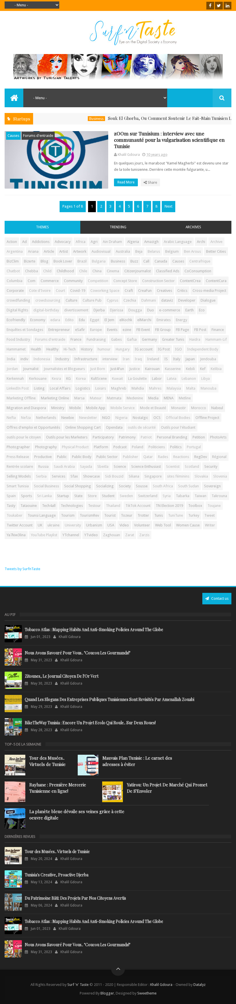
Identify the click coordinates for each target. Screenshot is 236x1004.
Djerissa (116, 310)
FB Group (163, 329)
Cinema (113, 271)
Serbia (41, 476)
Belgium (172, 251)
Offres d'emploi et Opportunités (33, 427)
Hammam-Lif (216, 339)
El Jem (109, 320)
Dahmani (148, 300)
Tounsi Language (42, 515)
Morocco (198, 408)
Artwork (79, 251)
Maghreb (118, 388)
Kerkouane (38, 378)
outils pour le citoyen (24, 437)
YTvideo (91, 535)
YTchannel (70, 535)
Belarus (154, 251)
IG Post (164, 349)
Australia (123, 251)
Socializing (105, 486)
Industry (62, 359)
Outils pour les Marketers (66, 437)
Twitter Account (20, 525)
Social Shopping (77, 486)
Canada (161, 261)
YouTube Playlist (44, 535)
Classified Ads (167, 271)
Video (124, 525)
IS (166, 359)
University (73, 525)
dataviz (167, 300)
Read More (126, 182)
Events (112, 329)
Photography (46, 447)
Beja (138, 251)
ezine (127, 329)
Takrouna (219, 496)
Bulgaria (99, 261)
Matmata (114, 398)
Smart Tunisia (18, 486)
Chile (83, 271)
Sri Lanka (44, 496)
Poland (137, 447)
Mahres (155, 388)
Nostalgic (140, 417)
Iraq (138, 359)
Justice (134, 369)
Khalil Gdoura (161, 984)
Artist (63, 251)
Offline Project (207, 417)
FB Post (200, 329)
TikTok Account (138, 505)
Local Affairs (60, 388)
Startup (63, 496)
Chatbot (13, 271)
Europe (96, 329)
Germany (149, 339)
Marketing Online (55, 398)
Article (49, 251)
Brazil (82, 261)
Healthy (52, 349)
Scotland (192, 466)
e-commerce (169, 310)
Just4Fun (117, 369)
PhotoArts (218, 437)
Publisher (130, 457)
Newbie (67, 417)
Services (58, 476)
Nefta (11, 417)
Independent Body (202, 349)
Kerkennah (15, 378)
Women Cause (188, 525)
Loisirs (100, 388)
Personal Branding (172, 437)
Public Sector (107, 457)
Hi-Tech (70, 349)
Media (153, 398)
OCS (157, 417)
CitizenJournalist (137, 271)
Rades (163, 457)
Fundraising (96, 339)
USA (110, 525)
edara (55, 320)
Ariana (33, 251)
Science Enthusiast (146, 466)
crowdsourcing (47, 300)
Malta (190, 388)
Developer (186, 300)
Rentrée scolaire (20, 466)
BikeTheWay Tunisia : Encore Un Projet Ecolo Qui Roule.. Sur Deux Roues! (90, 722)
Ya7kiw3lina (16, 535)
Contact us (219, 598)
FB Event (143, 329)
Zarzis (144, 535)
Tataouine (28, 505)
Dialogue (208, 300)
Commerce (50, 281)
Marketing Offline (21, 398)
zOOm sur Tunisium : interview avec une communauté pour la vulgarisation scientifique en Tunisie (169, 139)
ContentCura (216, 281)
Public (62, 457)
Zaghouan (111, 535)
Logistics (83, 388)
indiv (24, 359)
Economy (37, 320)
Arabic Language (178, 241)
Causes (13, 135)
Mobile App (95, 408)
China (97, 271)
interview (109, 359)
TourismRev (89, 515)
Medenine (135, 398)
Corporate (15, 290)
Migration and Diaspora (26, 408)
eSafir (80, 329)
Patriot (146, 437)
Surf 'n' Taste (78, 984)
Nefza (26, 417)
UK (40, 525)
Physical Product (75, 447)
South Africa (163, 486)
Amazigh (151, 241)
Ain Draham (112, 241)
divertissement (76, 310)
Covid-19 (77, 290)
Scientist (173, 466)
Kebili (190, 369)
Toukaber (14, 515)
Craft (129, 290)
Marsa (79, 398)
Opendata (114, 427)
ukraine (53, 525)
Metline (185, 398)
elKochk (125, 320)
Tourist (110, 515)
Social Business (46, 486)
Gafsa (132, 339)
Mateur (96, 398)
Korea (81, 378)
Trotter (143, 515)
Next (168, 206)
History (86, 349)
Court (60, 290)
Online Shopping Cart (83, 427)
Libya (205, 378)
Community (73, 281)
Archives (193, 227)
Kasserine (173, 369)
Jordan (12, 369)
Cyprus (112, 300)
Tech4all (49, 505)
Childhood (65, 271)
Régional (219, 457)
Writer (210, 525)
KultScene (99, 378)
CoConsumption (197, 271)
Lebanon (189, 378)
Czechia (129, 300)
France (76, 339)
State (78, 496)
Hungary (123, 349)
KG (68, 378)
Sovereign (212, 486)
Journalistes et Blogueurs (64, 369)
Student (108, 496)
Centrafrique (199, 261)
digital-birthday (46, 310)
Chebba (31, 271)
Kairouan (152, 369)
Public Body (81, 457)
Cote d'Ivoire (40, 290)
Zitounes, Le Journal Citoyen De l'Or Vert (61, 676)
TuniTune (175, 515)
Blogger (107, 993)
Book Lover (63, 261)
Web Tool (163, 525)
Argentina (15, 251)
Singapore (153, 476)
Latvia (171, 378)
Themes (42, 227)
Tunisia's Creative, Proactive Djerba (56, 874)
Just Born (97, 369)
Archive (216, 241)
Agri (94, 241)
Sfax (74, 476)
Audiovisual (101, 251)
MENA (169, 398)
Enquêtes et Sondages (25, 329)
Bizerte (29, 261)
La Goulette (137, 378)
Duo (150, 310)
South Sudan (188, 486)
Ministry (57, 408)
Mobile (75, 408)
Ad (24, 241)
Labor (157, 378)
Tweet (209, 515)
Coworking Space (104, 290)
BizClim (13, 261)
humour (104, 349)
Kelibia (216, 369)
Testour (94, 505)
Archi (201, 241)
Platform (101, 447)
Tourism (68, 515)
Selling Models (19, 476)
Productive (43, 457)
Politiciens (157, 447)
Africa (80, 241)
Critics (182, 290)
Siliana (134, 476)
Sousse (142, 486)
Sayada (86, 466)
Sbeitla (103, 466)
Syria (167, 496)
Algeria (133, 241)
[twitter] (219, 5)
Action (12, 241)
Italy (176, 359)
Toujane (214, 505)
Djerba (99, 310)
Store (92, 496)
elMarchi (144, 320)
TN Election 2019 (169, 505)
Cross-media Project (209, 290)
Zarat (129, 535)
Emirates (164, 320)
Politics (176, 447)
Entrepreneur (59, 329)
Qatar (148, 457)
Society (125, 486)
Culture (71, 300)
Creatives (164, 290)
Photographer (18, 447)
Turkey (193, 515)
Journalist (31, 369)
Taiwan (200, 496)
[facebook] (210, 5)
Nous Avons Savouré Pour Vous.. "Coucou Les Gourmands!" (77, 653)
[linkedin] (227, 5)
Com (31, 281)
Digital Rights (17, 310)
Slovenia (220, 476)
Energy (181, 320)
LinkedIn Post (18, 388)
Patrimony (127, 437)
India (11, 359)
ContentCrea (190, 281)
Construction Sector (158, 281)
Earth (189, 310)
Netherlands (46, 417)
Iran (126, 359)
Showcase (91, 476)
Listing (39, 388)
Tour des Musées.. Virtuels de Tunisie (57, 851)
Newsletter (88, 417)
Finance (218, 329)
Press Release (18, 457)
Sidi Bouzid (114, 476)
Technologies (72, 505)
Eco (202, 310)
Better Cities (216, 251)
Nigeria (121, 417)
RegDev (200, 457)
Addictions (41, 241)
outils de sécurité (142, 427)
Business (82, 118)
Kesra (56, 378)
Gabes (116, 339)
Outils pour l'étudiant (178, 427)
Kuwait (117, 378)
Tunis (158, 515)
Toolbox (195, 505)
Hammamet (16, 349)
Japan (190, 359)
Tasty (11, 505)
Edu (82, 320)
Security (210, 466)
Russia (43, 466)
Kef (202, 369)
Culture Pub (92, 300)
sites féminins (178, 476)
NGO (106, 417)
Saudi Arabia (64, 466)
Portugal (194, 447)
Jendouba (208, 359)
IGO (178, 349)
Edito (69, 320)
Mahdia (138, 388)
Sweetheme (147, 993)
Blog (44, 261)
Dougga (135, 310)
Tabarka (182, 496)
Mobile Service (123, 408)
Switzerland (147, 496)
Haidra (194, 339)
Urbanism (94, 525)
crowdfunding (18, 300)
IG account (144, 349)
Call (146, 261)
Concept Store (125, 281)
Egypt (94, 320)
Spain (11, 496)
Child (47, 271)
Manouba (208, 388)
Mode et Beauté (153, 408)
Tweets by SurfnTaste (22, 569)
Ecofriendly (16, 320)
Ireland (153, 359)
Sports (26, 496)
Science (120, 466)
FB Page (182, 329)
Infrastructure (85, 359)
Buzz (134, 261)
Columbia (14, 281)
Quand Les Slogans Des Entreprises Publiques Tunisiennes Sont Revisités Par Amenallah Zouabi (109, 699)
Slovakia (201, 476)
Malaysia (174, 388)
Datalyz (199, 984)
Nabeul (217, 408)
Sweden (126, 496)
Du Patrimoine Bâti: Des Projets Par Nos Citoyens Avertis (75, 898)
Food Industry (18, 339)
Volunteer (142, 525)
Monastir (178, 408)
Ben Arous (192, 251)
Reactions (181, 457)
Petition (199, 437)
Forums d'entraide (38, 135)
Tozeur (126, 515)
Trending (118, 227)
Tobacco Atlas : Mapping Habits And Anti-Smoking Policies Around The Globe (94, 629)
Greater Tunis (173, 339)
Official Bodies (178, 417)
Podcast (120, 447)
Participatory (103, 437)
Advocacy (63, 241)
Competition (98, 281)
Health (36, 349)
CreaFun (145, 290)
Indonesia (41, 359)
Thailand (113, 505)
